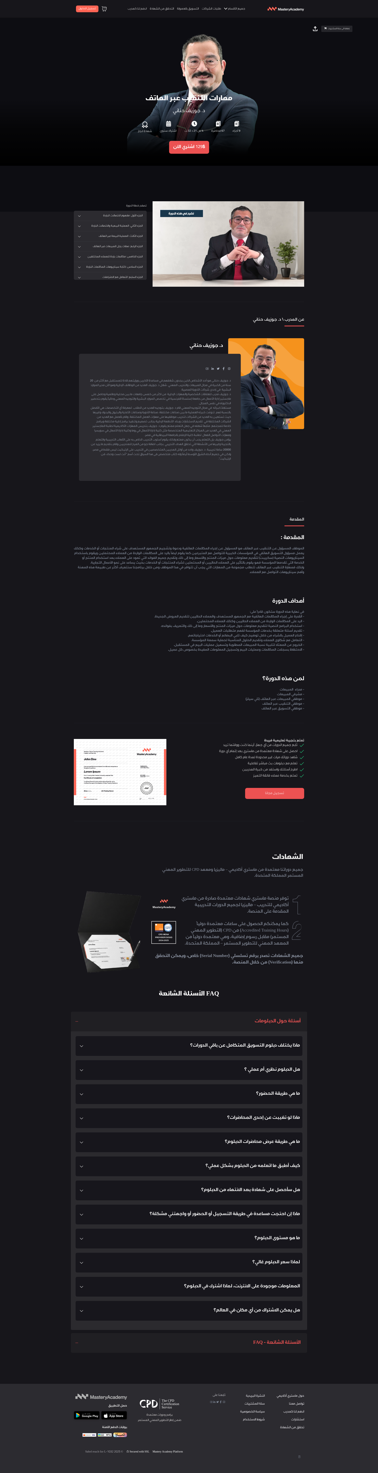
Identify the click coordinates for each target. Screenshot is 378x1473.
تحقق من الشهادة (292, 1427)
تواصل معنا (296, 1404)
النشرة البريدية (255, 1396)
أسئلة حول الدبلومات (278, 1021)
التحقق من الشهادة (162, 9)
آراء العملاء (207, 292)
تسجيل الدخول (87, 8)
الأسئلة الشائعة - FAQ (277, 1343)
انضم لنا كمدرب (137, 9)
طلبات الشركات (211, 9)
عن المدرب (249, 292)
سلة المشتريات (255, 1404)
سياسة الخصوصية (252, 1411)
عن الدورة (228, 292)
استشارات (297, 1419)
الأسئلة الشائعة (182, 292)
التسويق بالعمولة (188, 9)
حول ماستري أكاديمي (290, 1396)
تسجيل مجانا (274, 793)
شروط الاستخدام (254, 1419)
